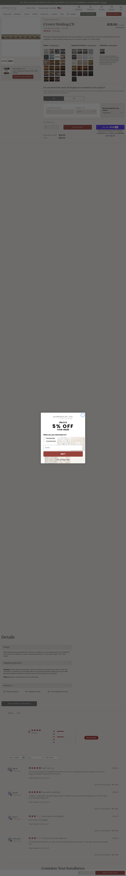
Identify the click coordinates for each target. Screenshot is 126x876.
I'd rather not (63, 459)
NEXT (63, 454)
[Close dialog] (82, 415)
